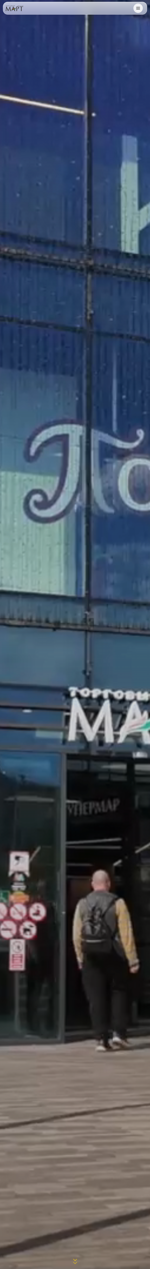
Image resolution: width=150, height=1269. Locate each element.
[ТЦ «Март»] (14, 8)
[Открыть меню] (138, 8)
